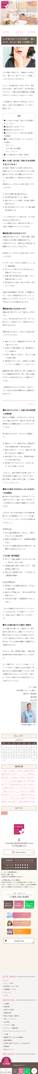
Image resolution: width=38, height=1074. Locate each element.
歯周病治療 (7, 1013)
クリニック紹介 (9, 983)
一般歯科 (6, 1004)
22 (19, 754)
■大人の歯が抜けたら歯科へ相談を (16, 154)
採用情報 (6, 1058)
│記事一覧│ (19, 32)
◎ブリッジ (10, 145)
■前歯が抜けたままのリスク (14, 127)
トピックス (7, 992)
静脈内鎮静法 (8, 1040)
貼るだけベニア (9, 1049)
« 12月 (4, 760)
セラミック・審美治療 (11, 1028)
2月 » (34, 760)
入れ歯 (6, 1034)
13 (9, 751)
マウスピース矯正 (9, 1025)
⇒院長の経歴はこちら (29, 724)
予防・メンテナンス (10, 1019)
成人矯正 (6, 1022)
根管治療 (6, 1006)
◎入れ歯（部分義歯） (14, 148)
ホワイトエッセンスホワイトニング (15, 1031)
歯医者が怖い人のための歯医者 (13, 1037)
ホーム (6, 980)
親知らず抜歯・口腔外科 (11, 1016)
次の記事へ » (32, 32)
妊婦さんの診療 (9, 1010)
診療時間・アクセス (10, 989)
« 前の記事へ (5, 32)
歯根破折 (6, 1046)
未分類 (4, 813)
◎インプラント (11, 151)
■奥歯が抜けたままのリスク (14, 130)
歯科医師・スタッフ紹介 (11, 986)
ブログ (6, 995)
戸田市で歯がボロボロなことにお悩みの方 (17, 1043)
